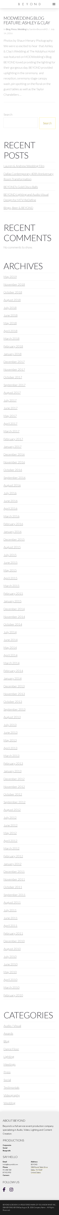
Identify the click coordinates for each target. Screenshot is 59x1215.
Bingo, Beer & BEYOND (18, 208)
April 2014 (10, 655)
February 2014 (13, 671)
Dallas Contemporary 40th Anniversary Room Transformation (29, 176)
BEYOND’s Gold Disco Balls (21, 187)
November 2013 (14, 694)
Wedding (22, 29)
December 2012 (14, 779)
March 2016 (11, 516)
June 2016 (11, 501)
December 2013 (14, 686)
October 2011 (13, 887)
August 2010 (12, 949)
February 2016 (13, 524)
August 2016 (12, 485)
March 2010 (11, 987)
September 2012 (15, 802)
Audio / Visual (12, 1026)
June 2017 (11, 408)
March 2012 (11, 848)
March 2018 (11, 338)
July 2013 (10, 725)
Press (14, 29)
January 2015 (13, 601)
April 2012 (10, 840)
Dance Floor (11, 1049)
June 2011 (11, 918)
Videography (12, 1095)
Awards (8, 1033)
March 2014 (11, 663)
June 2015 (11, 562)
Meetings (10, 1064)
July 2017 (10, 400)
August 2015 (12, 547)
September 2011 (15, 895)
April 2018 (10, 331)
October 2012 (13, 794)
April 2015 (10, 578)
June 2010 (11, 964)
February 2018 (13, 346)
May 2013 (10, 740)
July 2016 (10, 493)
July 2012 (10, 817)
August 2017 (12, 392)
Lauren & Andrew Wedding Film (24, 166)
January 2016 (13, 531)
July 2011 (10, 910)
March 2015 (11, 586)
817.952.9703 (7, 1173)
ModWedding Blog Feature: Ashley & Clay (27, 20)
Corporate (7, 1145)
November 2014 (14, 616)
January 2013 (13, 771)
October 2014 (13, 624)
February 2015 (13, 593)
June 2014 (11, 640)
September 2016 (15, 477)
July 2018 (10, 307)
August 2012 (12, 810)
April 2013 (10, 748)
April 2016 (10, 508)
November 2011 (14, 879)
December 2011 (14, 871)
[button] (54, 4)
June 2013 (11, 732)
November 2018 (14, 284)
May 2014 (10, 647)
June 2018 (11, 315)
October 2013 (13, 701)
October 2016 (13, 470)
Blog (8, 29)
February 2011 (13, 933)
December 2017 (14, 362)
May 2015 (10, 570)
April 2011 (10, 925)
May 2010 (10, 972)
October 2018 (13, 292)
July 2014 (10, 632)
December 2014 (14, 609)
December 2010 (14, 941)
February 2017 (13, 439)
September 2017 (15, 385)
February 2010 (13, 995)
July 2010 (10, 956)
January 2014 (13, 678)
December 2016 (14, 454)
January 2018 (13, 354)
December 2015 (14, 539)
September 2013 (15, 709)
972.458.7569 (7, 1170)
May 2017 (10, 416)
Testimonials (11, 1087)
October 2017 (13, 377)
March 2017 (11, 431)
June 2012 (11, 825)
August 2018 (12, 300)
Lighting (9, 1056)
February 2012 (13, 856)
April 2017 (10, 423)
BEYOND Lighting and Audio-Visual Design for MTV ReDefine (26, 197)
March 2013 (11, 755)
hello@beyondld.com (10, 1164)
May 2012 (10, 833)
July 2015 (10, 555)
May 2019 (10, 276)
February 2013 (13, 763)
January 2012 (13, 864)
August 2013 (12, 717)
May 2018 (10, 323)
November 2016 (14, 462)
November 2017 (14, 369)
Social (7, 1080)
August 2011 (12, 902)
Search (8, 114)
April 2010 (10, 979)
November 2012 (14, 786)
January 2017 (13, 446)
